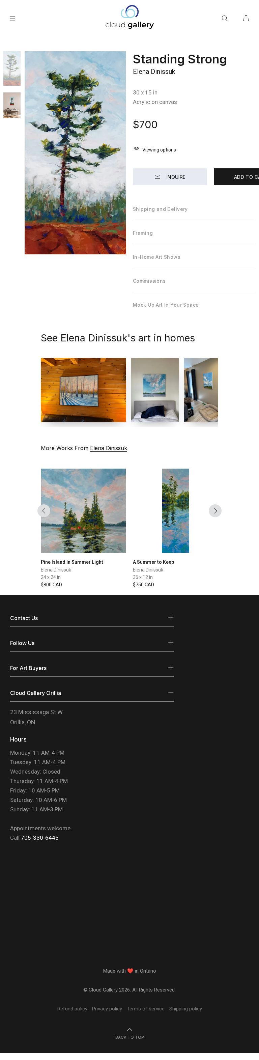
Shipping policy (185, 1009)
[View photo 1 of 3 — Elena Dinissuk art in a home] (83, 390)
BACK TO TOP (129, 1037)
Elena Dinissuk (154, 71)
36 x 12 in (143, 577)
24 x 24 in (51, 577)
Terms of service (146, 1009)
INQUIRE (176, 177)
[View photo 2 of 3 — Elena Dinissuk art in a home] (155, 390)
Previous (43, 510)
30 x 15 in (145, 92)
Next (215, 510)
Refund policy (72, 1009)
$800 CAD (51, 584)
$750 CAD (143, 584)
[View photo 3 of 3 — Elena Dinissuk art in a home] (208, 390)
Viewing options (159, 149)
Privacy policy (107, 1009)
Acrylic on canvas (155, 102)
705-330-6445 (40, 837)
